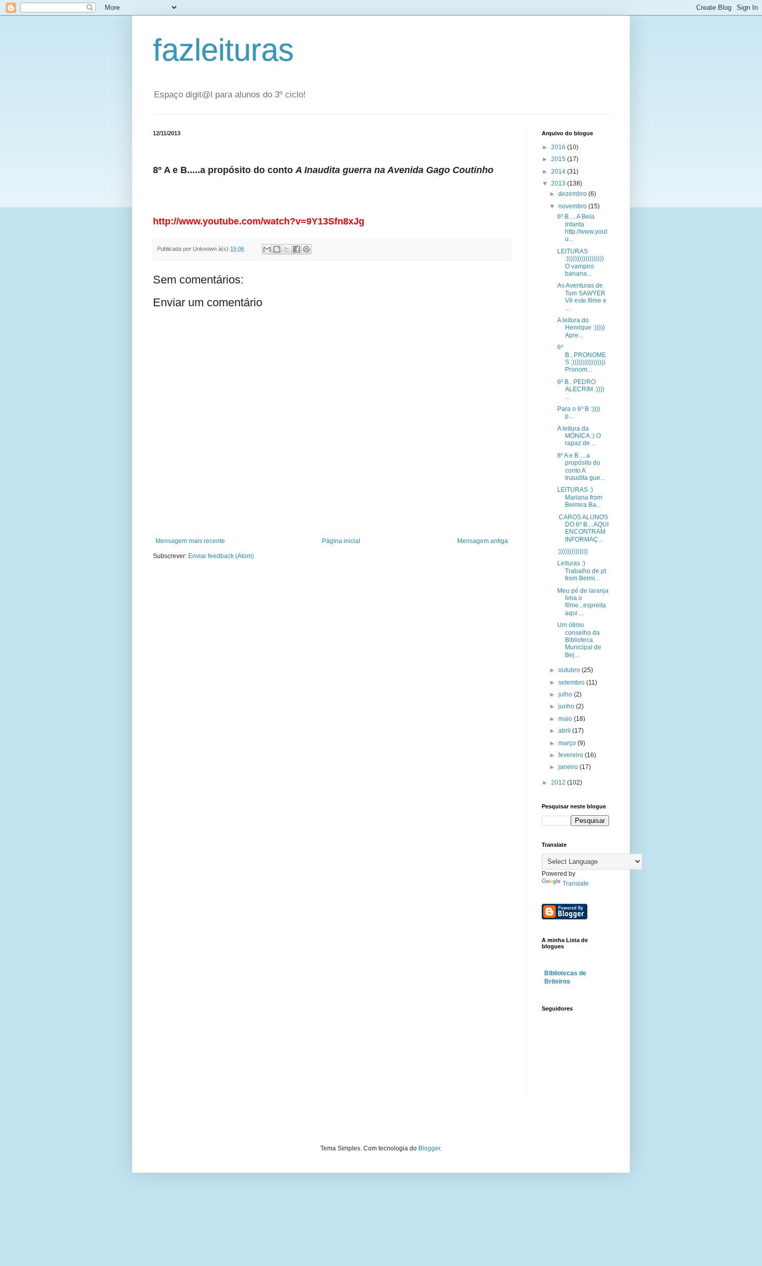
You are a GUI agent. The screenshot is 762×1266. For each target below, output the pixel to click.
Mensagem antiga (482, 541)
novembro (573, 206)
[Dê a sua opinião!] (277, 249)
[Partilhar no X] (286, 249)
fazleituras (223, 50)
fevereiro (571, 755)
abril (565, 730)
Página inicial (341, 541)
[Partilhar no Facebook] (296, 249)
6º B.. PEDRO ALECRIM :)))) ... (580, 389)
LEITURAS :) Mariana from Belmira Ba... (579, 497)
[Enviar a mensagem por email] (267, 249)
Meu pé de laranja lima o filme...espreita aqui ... (583, 602)
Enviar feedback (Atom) (221, 556)
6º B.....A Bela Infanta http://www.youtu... (582, 228)
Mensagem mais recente (190, 541)
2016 (559, 147)
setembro (572, 682)
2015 (559, 159)
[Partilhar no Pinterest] (306, 249)
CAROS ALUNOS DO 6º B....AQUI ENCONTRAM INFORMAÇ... (583, 528)
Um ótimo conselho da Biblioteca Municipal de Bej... (579, 640)
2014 (559, 171)
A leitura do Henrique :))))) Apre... (581, 328)
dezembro (573, 193)
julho (566, 694)
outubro (570, 670)
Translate (575, 883)
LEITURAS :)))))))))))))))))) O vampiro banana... (580, 262)
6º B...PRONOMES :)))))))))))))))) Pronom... (581, 358)
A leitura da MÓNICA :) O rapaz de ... (579, 436)
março (567, 743)
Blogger (429, 1148)
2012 (559, 782)
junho (567, 706)
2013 (559, 183)
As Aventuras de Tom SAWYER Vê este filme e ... (581, 296)
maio (566, 718)
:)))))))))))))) (572, 551)
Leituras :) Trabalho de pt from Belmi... (581, 571)
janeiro (569, 767)
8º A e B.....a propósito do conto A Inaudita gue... (581, 466)
